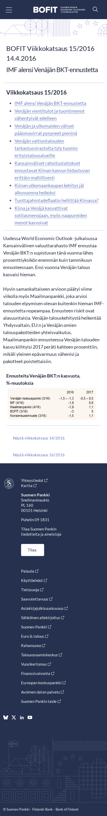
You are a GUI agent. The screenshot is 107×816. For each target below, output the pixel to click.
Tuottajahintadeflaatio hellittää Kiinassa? (56, 200)
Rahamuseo (31, 645)
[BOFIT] (59, 9)
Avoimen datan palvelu (40, 692)
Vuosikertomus (34, 664)
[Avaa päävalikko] (13, 10)
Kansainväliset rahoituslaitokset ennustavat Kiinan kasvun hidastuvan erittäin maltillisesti (52, 170)
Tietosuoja (30, 589)
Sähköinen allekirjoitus (40, 617)
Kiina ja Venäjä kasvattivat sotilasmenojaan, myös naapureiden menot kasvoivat (51, 215)
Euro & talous (32, 636)
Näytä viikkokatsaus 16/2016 (39, 454)
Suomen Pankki (34, 627)
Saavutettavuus (34, 599)
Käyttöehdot (32, 580)
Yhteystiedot (32, 480)
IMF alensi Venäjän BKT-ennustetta (50, 103)
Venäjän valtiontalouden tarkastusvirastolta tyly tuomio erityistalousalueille (46, 148)
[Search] (94, 9)
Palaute (27, 571)
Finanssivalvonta (35, 673)
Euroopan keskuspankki (41, 682)
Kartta (26, 485)
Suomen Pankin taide (39, 701)
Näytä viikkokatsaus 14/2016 (39, 438)
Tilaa (32, 550)
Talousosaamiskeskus (39, 654)
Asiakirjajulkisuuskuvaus (42, 608)
